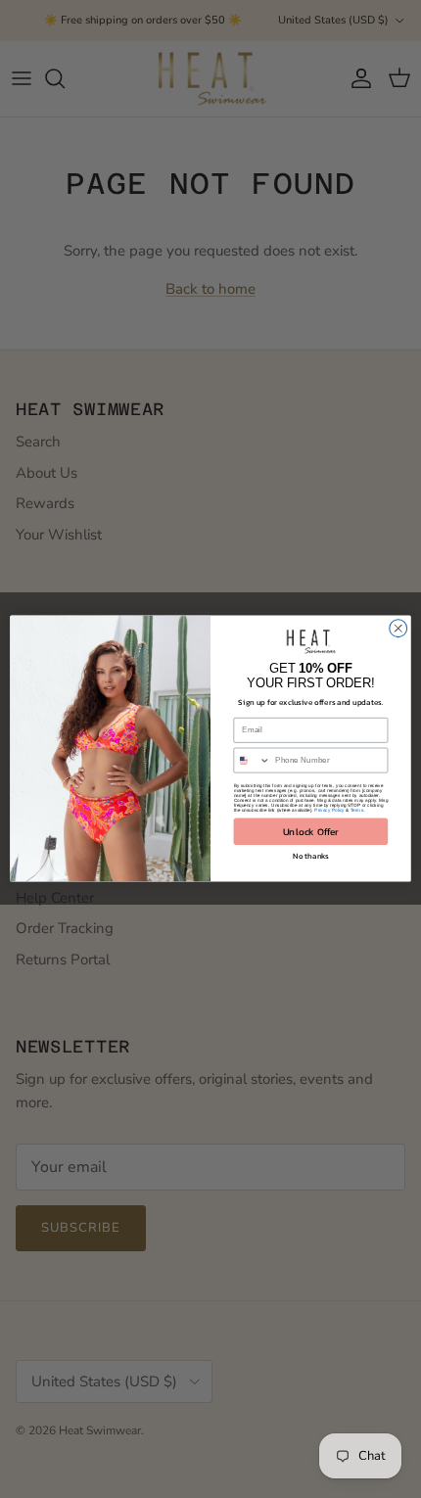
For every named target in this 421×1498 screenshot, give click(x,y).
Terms (357, 811)
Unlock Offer (311, 831)
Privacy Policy (329, 811)
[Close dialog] (398, 628)
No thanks (311, 857)
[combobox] (252, 761)
